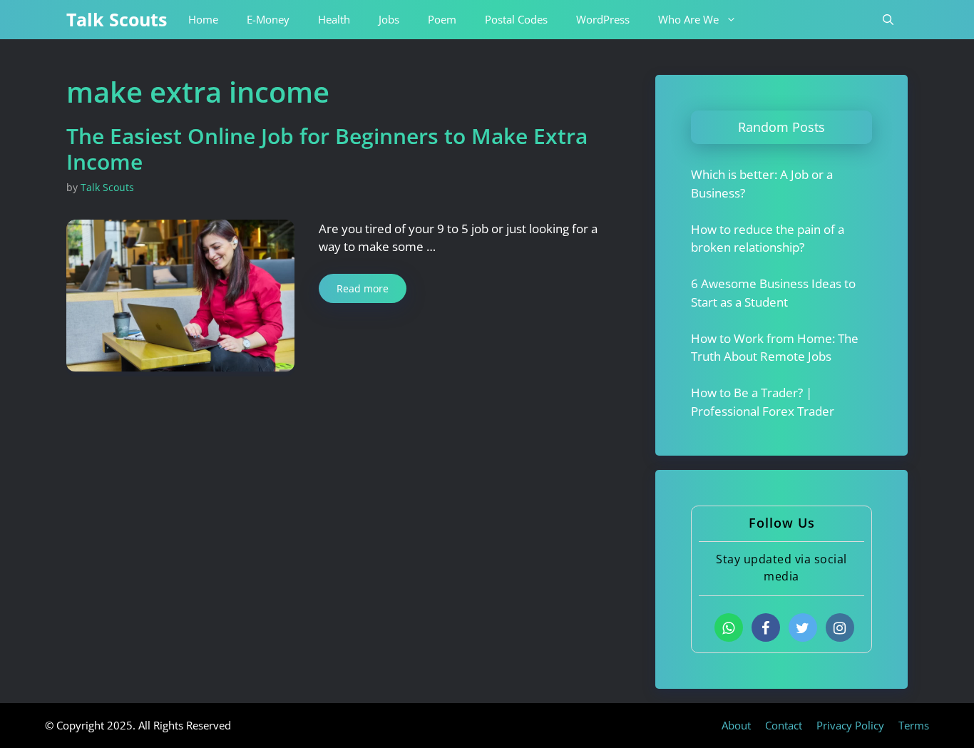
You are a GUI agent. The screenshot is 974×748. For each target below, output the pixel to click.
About (736, 725)
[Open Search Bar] (888, 19)
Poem (442, 19)
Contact (783, 725)
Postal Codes (516, 19)
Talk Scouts (116, 19)
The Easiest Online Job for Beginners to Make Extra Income (327, 148)
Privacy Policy (850, 725)
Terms (913, 725)
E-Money (268, 19)
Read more (363, 288)
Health (334, 19)
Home (203, 19)
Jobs (389, 19)
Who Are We (688, 19)
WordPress (603, 19)
